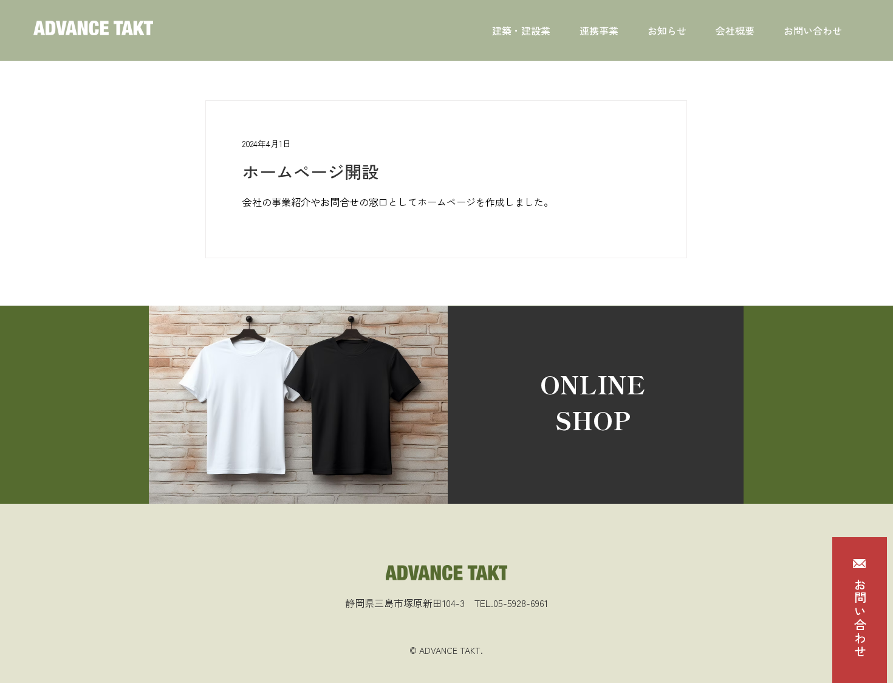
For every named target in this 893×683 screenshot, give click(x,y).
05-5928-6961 (520, 602)
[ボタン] (595, 405)
